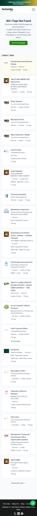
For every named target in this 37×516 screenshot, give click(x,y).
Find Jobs (6, 504)
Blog (22, 504)
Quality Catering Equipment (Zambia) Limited (19, 443)
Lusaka (22, 92)
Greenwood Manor (17, 352)
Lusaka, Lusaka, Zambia (18, 158)
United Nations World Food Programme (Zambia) (19, 266)
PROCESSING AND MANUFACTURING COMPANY (20, 175)
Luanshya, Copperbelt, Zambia (20, 471)
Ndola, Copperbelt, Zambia (19, 247)
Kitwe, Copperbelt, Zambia (19, 220)
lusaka (20, 200)
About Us (15, 504)
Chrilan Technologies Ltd (19, 197)
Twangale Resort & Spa (18, 331)
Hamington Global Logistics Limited (19, 464)
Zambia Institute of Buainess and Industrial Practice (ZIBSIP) (21, 213)
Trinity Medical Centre (18, 152)
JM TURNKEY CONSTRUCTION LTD (22, 241)
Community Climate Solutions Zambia (20, 375)
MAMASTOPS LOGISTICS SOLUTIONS (19, 397)
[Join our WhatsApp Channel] (33, 503)
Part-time (14, 155)
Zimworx (13, 67)
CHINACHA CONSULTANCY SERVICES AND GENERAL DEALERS (19, 87)
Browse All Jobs (18, 483)
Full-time (21, 67)
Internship (15, 379)
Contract (15, 179)
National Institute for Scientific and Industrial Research (22, 312)
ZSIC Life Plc (15, 293)
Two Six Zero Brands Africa (19, 104)
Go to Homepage (18, 43)
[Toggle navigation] (33, 10)
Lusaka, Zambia (16, 70)
